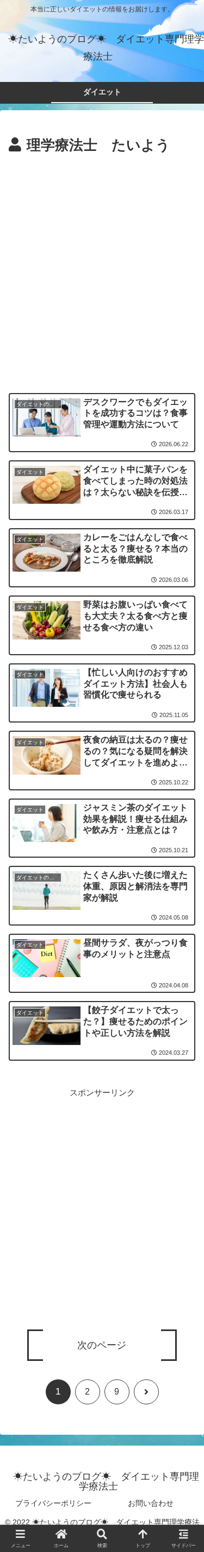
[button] (182, 1365)
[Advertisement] (102, 265)
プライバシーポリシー (53, 1503)
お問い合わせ (151, 1503)
